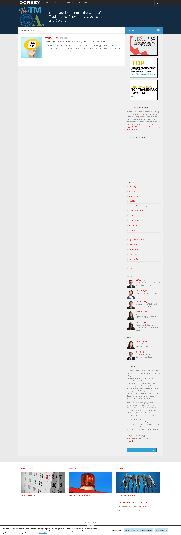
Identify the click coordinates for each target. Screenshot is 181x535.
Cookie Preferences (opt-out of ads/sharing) (141, 450)
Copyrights (132, 201)
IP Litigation (84, 2)
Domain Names (134, 220)
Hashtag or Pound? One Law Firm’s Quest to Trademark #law (75, 41)
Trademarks (49, 38)
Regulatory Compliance (136, 239)
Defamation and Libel (136, 210)
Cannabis (132, 191)
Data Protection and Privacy (138, 206)
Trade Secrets (133, 259)
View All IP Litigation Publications (79, 495)
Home (46, 2)
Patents (131, 235)
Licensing (132, 230)
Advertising (132, 186)
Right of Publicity (134, 244)
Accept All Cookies (161, 530)
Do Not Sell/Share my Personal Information (138, 530)
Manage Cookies (116, 530)
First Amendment (134, 225)
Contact (54, 2)
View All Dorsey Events (29, 495)
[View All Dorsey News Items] (138, 493)
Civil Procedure (133, 196)
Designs (131, 215)
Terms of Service (90, 522)
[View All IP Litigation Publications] (90, 493)
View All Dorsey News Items (125, 495)
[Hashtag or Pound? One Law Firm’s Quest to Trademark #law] (31, 47)
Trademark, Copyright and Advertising (141, 125)
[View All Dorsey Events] (43, 493)
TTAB (57, 38)
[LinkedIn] (158, 30)
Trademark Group (68, 2)
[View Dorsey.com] (30, 5)
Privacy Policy (43, 533)
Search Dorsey (142, 506)
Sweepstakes (133, 249)
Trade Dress (133, 254)
